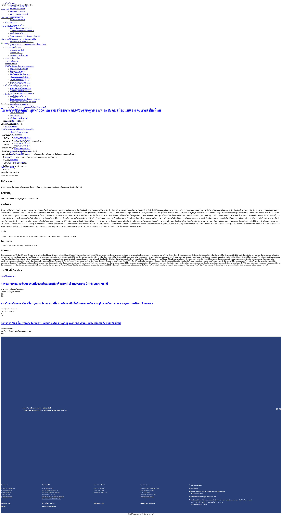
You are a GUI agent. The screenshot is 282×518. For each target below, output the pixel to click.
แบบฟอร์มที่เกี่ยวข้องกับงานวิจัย (22, 129)
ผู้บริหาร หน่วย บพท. (17, 82)
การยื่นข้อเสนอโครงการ (19, 96)
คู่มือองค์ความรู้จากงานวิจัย (20, 151)
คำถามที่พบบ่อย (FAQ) (9, 26)
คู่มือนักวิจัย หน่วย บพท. (19, 132)
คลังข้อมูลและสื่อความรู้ (19, 118)
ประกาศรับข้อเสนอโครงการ (21, 91)
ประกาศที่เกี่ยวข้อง (12, 121)
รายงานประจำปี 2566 (22, 146)
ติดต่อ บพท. (5, 9)
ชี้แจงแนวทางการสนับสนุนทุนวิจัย (23, 102)
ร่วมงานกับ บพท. (11, 124)
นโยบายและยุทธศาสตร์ (19, 77)
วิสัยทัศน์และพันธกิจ (17, 74)
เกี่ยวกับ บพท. (10, 66)
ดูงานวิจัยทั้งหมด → (8, 276)
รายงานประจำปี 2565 (22, 143)
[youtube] (279, 410)
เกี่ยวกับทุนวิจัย (11, 85)
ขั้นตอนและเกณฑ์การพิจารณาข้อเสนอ (25, 99)
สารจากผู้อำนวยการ (17, 71)
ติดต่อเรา (8, 157)
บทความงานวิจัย (16, 115)
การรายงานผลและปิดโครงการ (21, 104)
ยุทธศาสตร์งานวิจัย (17, 88)
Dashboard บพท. (7, 18)
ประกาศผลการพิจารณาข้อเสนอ (22, 93)
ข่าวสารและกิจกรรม (13, 110)
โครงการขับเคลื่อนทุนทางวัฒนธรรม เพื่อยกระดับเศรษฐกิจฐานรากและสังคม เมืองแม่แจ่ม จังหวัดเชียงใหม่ (61, 323)
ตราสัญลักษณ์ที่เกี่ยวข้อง (19, 154)
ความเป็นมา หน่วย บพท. (19, 69)
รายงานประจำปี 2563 (22, 138)
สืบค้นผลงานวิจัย (7, 167)
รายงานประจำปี (16, 135)
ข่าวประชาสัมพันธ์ (17, 113)
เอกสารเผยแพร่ (11, 127)
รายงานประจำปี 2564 (22, 140)
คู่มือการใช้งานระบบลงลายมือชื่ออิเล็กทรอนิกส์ (28, 107)
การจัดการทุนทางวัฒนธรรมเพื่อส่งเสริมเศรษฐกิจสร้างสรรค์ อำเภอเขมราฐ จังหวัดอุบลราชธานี (54, 283)
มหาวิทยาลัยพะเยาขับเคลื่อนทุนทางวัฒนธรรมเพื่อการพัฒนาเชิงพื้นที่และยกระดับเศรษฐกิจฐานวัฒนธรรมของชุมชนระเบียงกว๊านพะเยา (77, 303)
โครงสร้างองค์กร (16, 80)
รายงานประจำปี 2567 (22, 149)
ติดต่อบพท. (14, 160)
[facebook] (277, 410)
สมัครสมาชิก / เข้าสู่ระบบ (147, 503)
